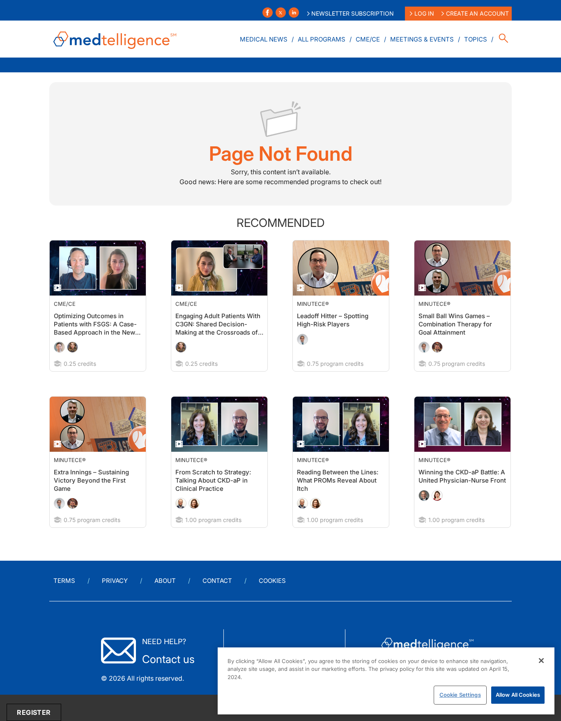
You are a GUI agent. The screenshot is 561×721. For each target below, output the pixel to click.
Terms (64, 581)
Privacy (115, 581)
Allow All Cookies (518, 694)
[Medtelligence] (115, 39)
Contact (217, 581)
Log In (424, 13)
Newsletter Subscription (352, 13)
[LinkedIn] (294, 12)
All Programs (321, 39)
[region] (386, 680)
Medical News (263, 39)
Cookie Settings (460, 694)
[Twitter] (281, 12)
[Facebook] (267, 12)
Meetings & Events (422, 39)
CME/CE (368, 39)
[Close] (541, 661)
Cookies (272, 581)
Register (34, 712)
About (165, 581)
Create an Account (477, 13)
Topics (475, 39)
